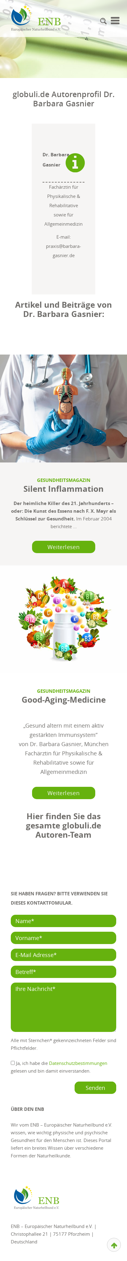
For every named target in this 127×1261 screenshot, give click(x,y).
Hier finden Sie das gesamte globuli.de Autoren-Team (63, 825)
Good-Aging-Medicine (64, 699)
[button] (103, 21)
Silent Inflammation (63, 488)
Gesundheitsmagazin (63, 480)
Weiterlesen (63, 547)
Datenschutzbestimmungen (78, 1063)
